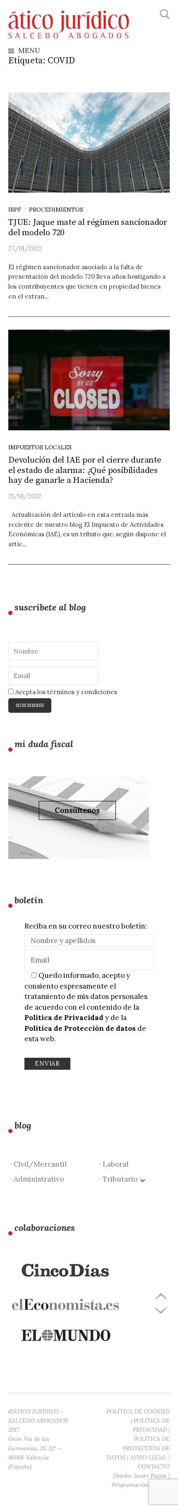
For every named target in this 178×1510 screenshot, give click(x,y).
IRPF (15, 209)
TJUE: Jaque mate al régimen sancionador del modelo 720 (87, 227)
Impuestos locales (40, 447)
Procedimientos (56, 209)
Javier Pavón (150, 1475)
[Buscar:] (164, 14)
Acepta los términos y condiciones (65, 692)
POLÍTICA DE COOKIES (138, 1411)
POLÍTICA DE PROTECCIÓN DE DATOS (138, 1448)
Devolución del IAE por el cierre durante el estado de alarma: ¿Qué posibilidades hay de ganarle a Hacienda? (84, 470)
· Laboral (113, 1164)
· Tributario (120, 1179)
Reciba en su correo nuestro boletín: (85, 926)
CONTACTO (154, 1466)
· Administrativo (37, 1179)
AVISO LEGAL (148, 1457)
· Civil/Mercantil (38, 1164)
